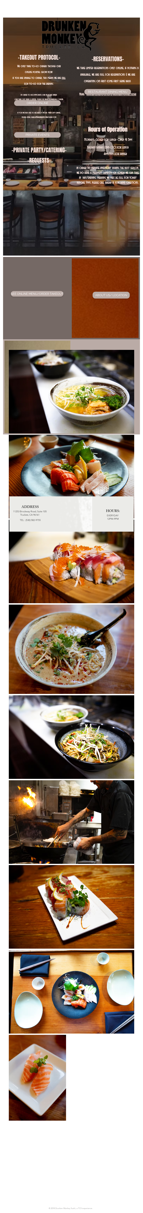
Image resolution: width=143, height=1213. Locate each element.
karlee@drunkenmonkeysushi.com (43, 117)
